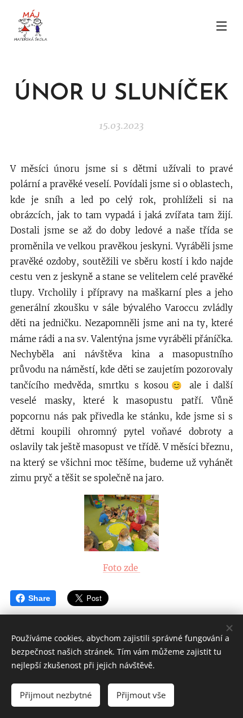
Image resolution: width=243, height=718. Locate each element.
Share (39, 598)
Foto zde (121, 568)
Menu (221, 25)
